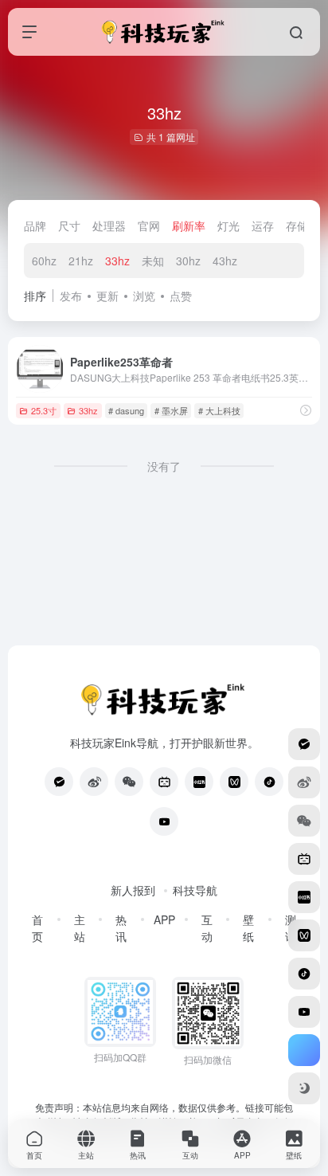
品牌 (35, 225)
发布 (71, 296)
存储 (297, 225)
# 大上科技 (219, 410)
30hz (188, 261)
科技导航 (195, 890)
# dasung (126, 410)
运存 (263, 225)
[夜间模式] (304, 1088)
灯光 (228, 225)
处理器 (109, 225)
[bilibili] (164, 781)
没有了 (164, 466)
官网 (149, 225)
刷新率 (188, 225)
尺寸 (69, 225)
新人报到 (133, 890)
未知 (153, 261)
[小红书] (199, 781)
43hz (225, 261)
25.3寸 (44, 410)
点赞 (181, 296)
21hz (80, 261)
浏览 (144, 296)
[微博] (94, 781)
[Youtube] (164, 821)
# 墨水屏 (171, 410)
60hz (44, 261)
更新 (107, 296)
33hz (117, 261)
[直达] (305, 410)
